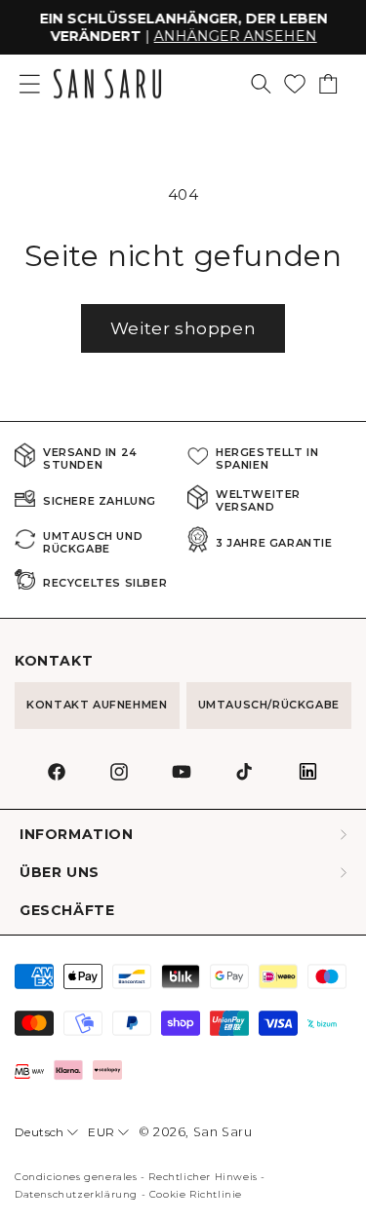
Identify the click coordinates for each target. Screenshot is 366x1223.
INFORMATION (77, 834)
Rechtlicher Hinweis (202, 1176)
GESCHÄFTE (67, 910)
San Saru (223, 1132)
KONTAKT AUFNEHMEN (96, 704)
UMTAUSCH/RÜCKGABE (269, 704)
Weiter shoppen (183, 328)
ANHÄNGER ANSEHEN (234, 36)
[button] (261, 84)
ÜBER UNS (60, 872)
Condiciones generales (76, 1176)
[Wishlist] (294, 83)
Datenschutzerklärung (76, 1194)
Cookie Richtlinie (195, 1194)
